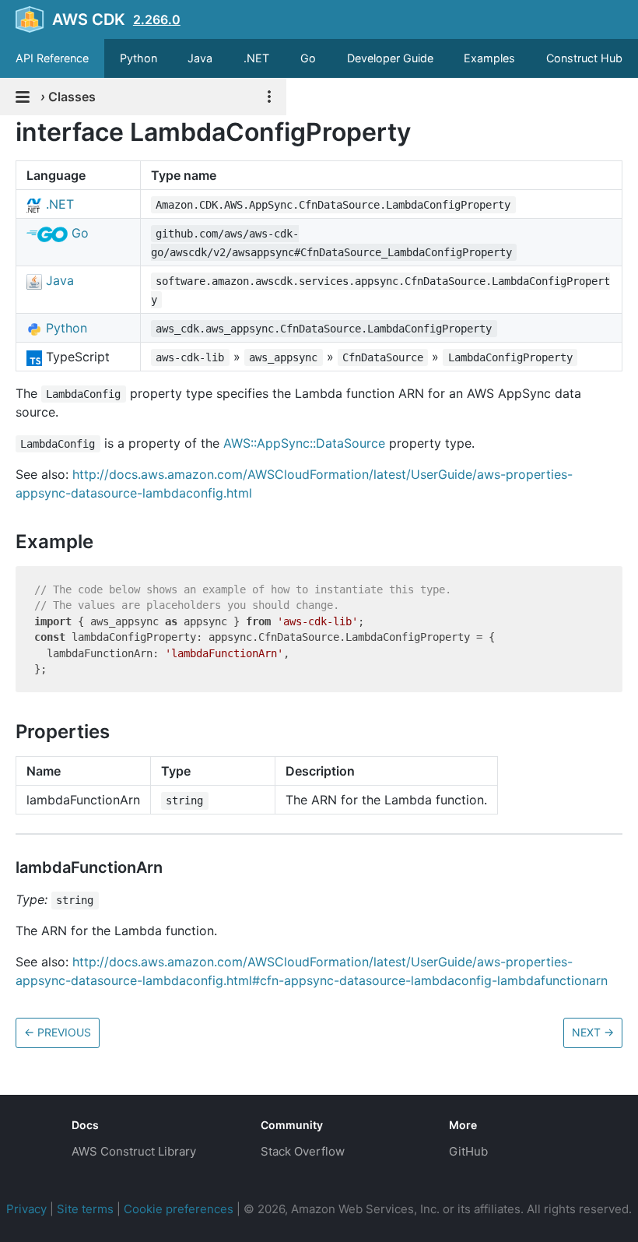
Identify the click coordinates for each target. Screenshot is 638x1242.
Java (200, 58)
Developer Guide (390, 58)
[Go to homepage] (28, 1137)
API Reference (52, 58)
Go (308, 58)
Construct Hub (584, 58)
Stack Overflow (303, 1151)
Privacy (26, 1209)
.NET (256, 58)
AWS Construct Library (134, 1151)
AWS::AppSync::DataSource (304, 443)
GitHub (468, 1151)
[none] (8, 132)
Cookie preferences (178, 1209)
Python (138, 58)
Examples (489, 58)
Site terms (85, 1209)
